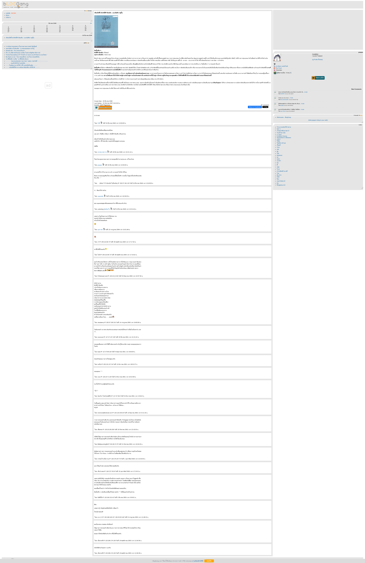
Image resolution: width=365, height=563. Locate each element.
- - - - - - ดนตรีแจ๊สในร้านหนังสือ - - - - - (17, 63)
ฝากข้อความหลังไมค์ (282, 66)
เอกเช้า (279, 160)
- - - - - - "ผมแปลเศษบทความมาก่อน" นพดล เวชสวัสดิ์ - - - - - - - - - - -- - (27, 61)
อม (278, 173)
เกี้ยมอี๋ (278, 145)
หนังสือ (8, 13)
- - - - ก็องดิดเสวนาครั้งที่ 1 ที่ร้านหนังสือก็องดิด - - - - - (21, 65)
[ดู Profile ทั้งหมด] (317, 59)
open (278, 159)
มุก (277, 157)
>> (91, 23)
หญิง (278, 167)
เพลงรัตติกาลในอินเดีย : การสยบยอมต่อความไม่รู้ (20, 48)
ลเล (278, 169)
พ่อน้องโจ (107, 209)
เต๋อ (278, 149)
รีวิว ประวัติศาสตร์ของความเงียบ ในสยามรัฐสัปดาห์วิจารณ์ (23, 52)
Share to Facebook (255, 107)
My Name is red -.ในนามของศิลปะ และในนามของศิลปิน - (23, 57)
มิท (278, 183)
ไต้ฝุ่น (278, 141)
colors (278, 139)
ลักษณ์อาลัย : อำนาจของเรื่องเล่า (15, 50)
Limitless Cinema (282, 136)
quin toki (100, 229)
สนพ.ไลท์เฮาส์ (281, 181)
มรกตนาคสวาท (102, 152)
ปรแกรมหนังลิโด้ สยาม (284, 127)
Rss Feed (279, 68)
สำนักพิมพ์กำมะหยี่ (282, 171)
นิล (278, 163)
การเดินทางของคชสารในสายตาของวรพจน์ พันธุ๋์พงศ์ (21, 46)
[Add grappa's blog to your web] (318, 120)
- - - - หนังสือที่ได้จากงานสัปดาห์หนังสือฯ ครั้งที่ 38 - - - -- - (23, 67)
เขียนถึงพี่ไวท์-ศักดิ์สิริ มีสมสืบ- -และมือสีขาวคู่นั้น (20, 37)
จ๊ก (278, 153)
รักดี (99, 123)
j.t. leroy (279, 134)
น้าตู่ (278, 147)
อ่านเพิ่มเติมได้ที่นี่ (197, 561)
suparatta (101, 196)
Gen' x (279, 129)
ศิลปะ (7, 15)
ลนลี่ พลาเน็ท (281, 132)
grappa (100, 165)
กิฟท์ (278, 177)
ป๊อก (278, 179)
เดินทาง (8, 17)
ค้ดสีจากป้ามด (281, 143)
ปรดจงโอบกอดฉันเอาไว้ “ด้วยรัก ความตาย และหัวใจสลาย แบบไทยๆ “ (26, 55)
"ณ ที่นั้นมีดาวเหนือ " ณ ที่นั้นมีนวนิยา (17, 59)
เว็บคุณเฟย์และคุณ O (283, 130)
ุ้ (277, 151)
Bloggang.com (281, 185)
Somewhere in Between (284, 137)
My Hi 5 (279, 175)
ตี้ (277, 165)
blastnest (279, 155)
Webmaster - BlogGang (284, 117)
